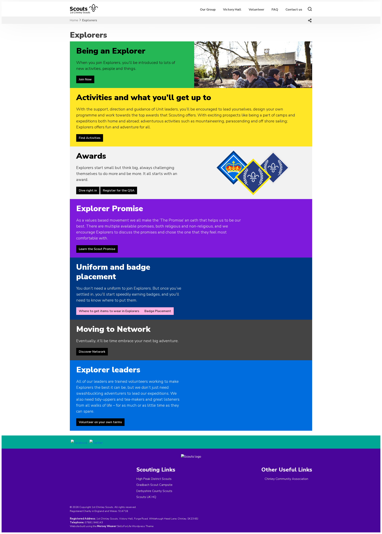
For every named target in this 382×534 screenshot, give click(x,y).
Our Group (208, 9)
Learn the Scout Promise (97, 249)
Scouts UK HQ (146, 497)
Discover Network (92, 351)
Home (74, 20)
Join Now (85, 79)
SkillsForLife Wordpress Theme (135, 526)
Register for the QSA (118, 190)
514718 (123, 511)
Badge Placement (157, 311)
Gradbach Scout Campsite (154, 485)
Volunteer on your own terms (100, 422)
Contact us (294, 9)
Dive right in (88, 190)
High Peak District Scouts (154, 479)
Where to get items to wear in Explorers (109, 311)
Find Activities (89, 138)
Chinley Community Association (286, 479)
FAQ (275, 9)
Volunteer (256, 9)
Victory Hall (232, 9)
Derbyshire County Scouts (154, 491)
